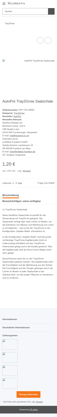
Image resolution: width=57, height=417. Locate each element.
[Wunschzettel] (47, 3)
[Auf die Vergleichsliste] (40, 40)
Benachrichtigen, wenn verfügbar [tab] (21, 201)
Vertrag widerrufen (28, 394)
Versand (27, 171)
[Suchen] (51, 11)
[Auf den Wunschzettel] (48, 40)
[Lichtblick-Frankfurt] (16, 3)
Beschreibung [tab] (10, 195)
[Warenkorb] (52, 3)
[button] (42, 3)
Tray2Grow (19, 113)
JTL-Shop (34, 410)
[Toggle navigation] (3, 2)
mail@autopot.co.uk (19, 135)
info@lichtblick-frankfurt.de (22, 151)
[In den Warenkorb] (4, 33)
